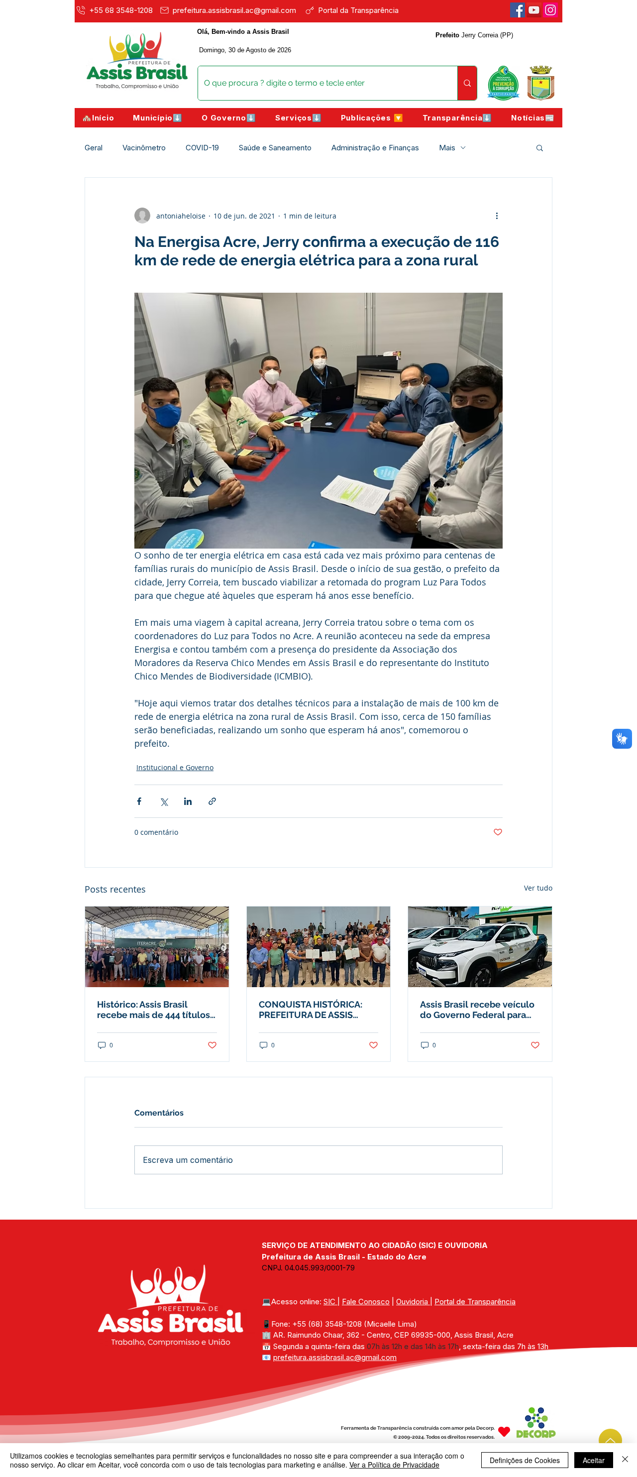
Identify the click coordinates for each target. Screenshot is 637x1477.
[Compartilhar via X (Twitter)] (163, 801)
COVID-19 (202, 147)
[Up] (610, 1440)
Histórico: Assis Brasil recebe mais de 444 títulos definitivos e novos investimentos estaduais (153, 1009)
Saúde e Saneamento (275, 147)
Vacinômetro (144, 147)
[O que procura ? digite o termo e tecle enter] (467, 83)
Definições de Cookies (525, 1460)
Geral (94, 147)
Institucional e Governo (174, 767)
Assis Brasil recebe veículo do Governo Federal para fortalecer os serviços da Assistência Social (477, 1009)
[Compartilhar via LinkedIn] (188, 801)
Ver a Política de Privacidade (394, 1465)
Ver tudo (538, 888)
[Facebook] (517, 9)
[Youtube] (534, 9)
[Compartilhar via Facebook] (139, 801)
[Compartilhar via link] (212, 801)
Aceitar (594, 1460)
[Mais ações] (497, 216)
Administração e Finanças (375, 147)
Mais (447, 147)
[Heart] (504, 1431)
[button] (157, 117)
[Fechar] (625, 1460)
